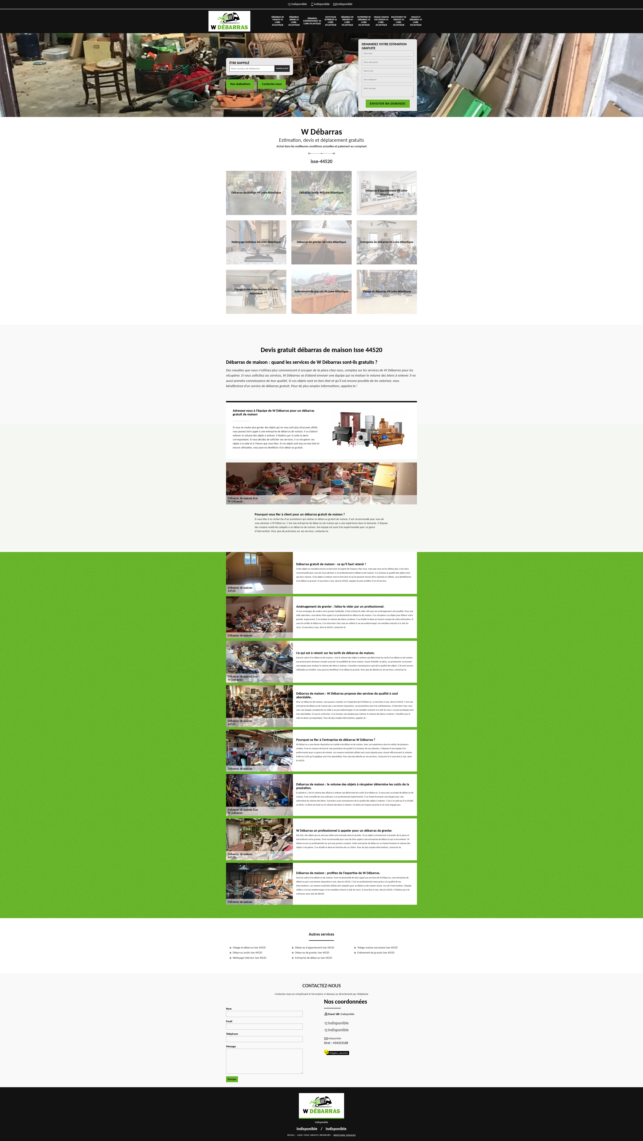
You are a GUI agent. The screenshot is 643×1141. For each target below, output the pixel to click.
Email (229, 1021)
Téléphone (232, 1034)
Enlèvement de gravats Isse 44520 (375, 952)
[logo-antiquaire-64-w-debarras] (321, 1106)
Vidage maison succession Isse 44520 (377, 947)
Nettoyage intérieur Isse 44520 (249, 958)
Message (231, 1046)
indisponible (299, 4)
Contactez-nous (272, 84)
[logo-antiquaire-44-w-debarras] (229, 21)
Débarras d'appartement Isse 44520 (314, 947)
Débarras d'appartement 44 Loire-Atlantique (312, 21)
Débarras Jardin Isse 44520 (247, 952)
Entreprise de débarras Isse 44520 (313, 958)
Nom (229, 1009)
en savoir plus (256, 213)
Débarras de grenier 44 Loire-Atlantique (347, 21)
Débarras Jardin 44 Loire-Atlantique (294, 21)
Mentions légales (345, 1135)
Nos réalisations (240, 84)
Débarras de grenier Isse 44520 (312, 952)
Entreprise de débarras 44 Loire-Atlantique (364, 21)
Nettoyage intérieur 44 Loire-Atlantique (331, 21)
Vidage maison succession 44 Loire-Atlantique (381, 21)
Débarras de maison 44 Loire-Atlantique (277, 21)
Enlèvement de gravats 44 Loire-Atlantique (398, 21)
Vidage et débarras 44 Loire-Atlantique (416, 21)
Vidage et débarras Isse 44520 (249, 947)
